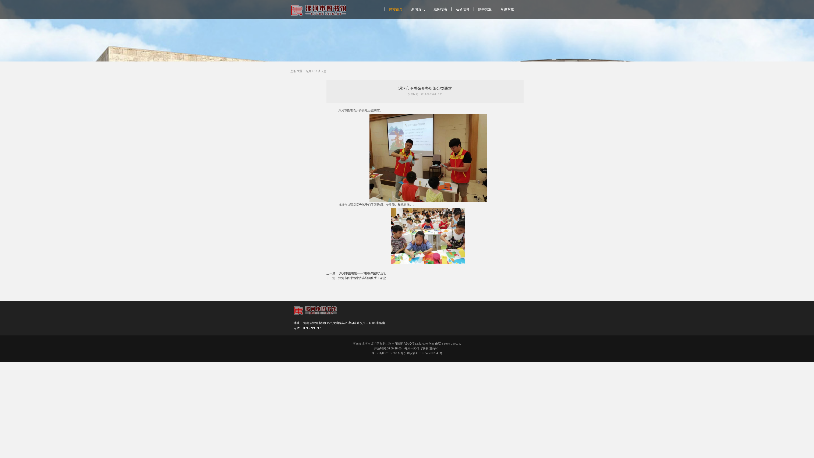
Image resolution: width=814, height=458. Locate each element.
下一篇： (332, 278)
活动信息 (462, 9)
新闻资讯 (418, 9)
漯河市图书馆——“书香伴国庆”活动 (362, 273)
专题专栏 (507, 9)
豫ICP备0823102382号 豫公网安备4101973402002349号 (407, 353)
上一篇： (332, 273)
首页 (308, 71)
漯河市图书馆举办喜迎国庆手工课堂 (362, 278)
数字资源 (485, 9)
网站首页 (396, 9)
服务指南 (440, 9)
